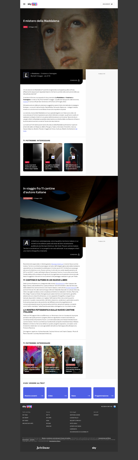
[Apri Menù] (25, 4)
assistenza (25, 439)
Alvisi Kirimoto (60, 283)
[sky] (94, 448)
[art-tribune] (43, 447)
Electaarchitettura (57, 264)
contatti (32, 439)
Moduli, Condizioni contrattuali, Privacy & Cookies (56, 438)
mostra (25, 102)
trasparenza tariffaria (104, 438)
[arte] (33, 4)
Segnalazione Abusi (54, 441)
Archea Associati (71, 288)
